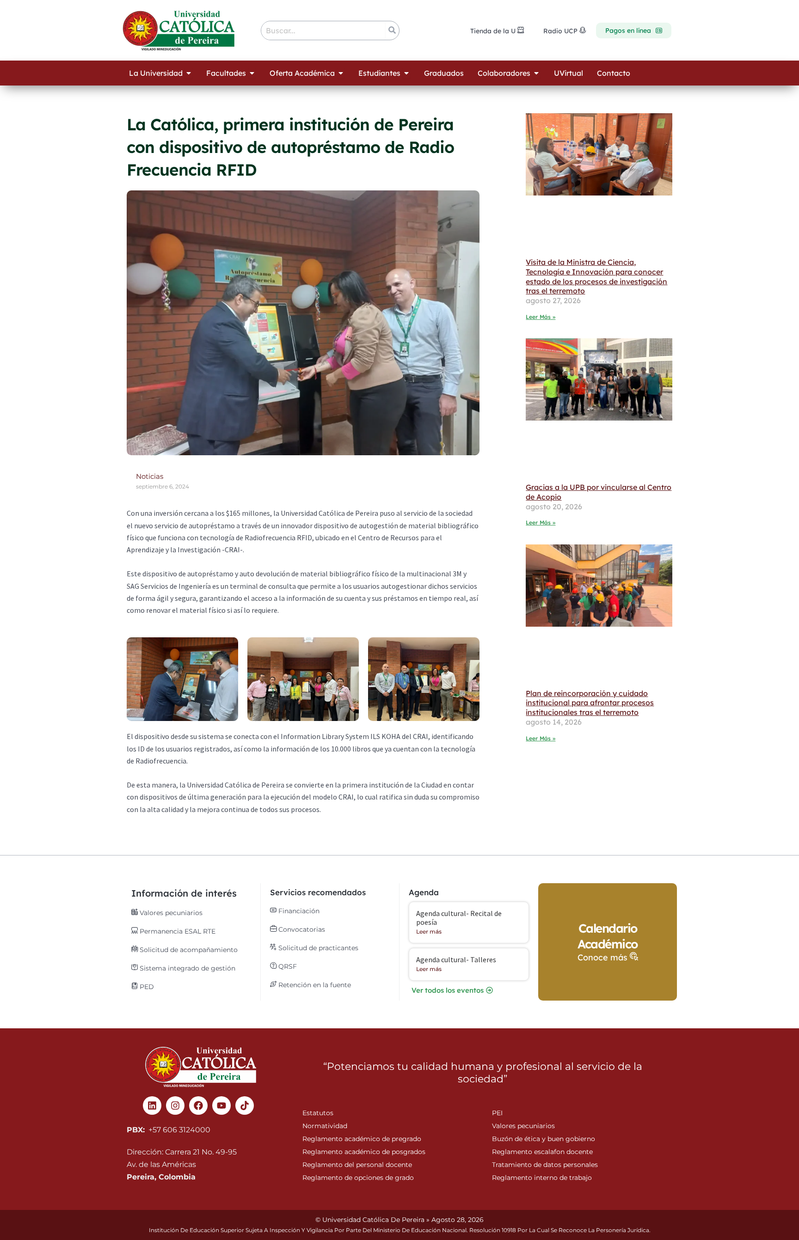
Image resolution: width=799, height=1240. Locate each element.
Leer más (429, 931)
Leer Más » (540, 316)
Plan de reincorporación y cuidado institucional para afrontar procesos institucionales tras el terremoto (590, 703)
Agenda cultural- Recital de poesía (459, 918)
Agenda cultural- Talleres (456, 959)
